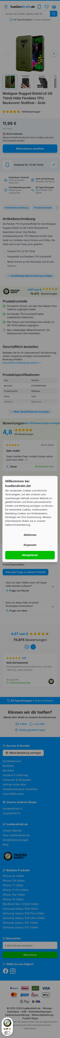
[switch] (7, 1033)
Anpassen (30, 545)
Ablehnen (30, 535)
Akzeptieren (30, 555)
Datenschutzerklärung (17, 524)
